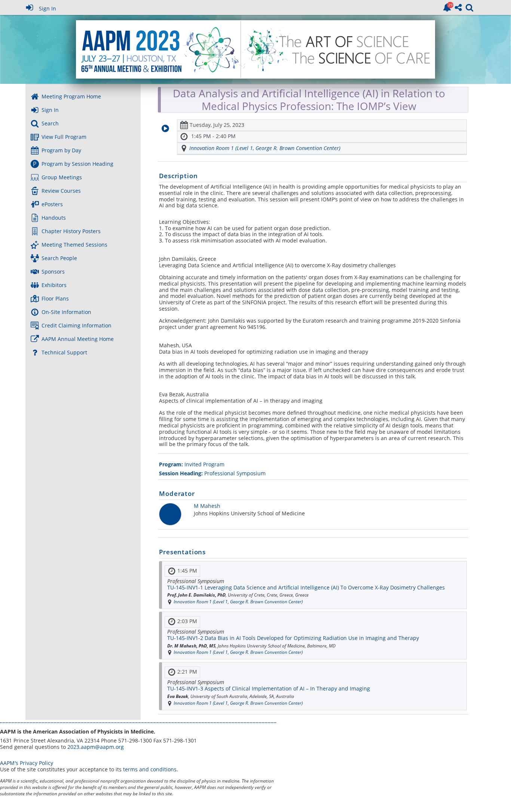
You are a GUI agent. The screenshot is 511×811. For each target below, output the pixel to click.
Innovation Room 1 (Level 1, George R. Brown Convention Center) (264, 148)
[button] (165, 128)
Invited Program (191, 464)
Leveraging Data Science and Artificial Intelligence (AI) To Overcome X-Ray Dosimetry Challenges (306, 587)
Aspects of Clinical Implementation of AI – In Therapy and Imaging (268, 688)
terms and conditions (150, 769)
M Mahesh (207, 506)
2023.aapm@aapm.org (95, 746)
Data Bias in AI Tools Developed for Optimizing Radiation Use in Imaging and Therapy (293, 637)
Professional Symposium (212, 473)
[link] (447, 7)
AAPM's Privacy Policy (26, 762)
